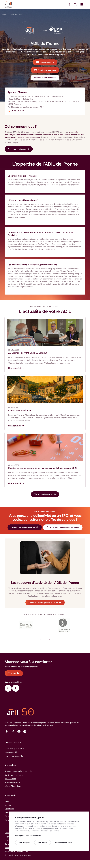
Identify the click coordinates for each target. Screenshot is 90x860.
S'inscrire (12, 673)
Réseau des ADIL (12, 752)
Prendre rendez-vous (47, 70)
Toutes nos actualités (14, 756)
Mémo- (13, 786)
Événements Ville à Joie (19, 410)
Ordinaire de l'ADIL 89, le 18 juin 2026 (27, 352)
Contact (8, 844)
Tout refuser (42, 842)
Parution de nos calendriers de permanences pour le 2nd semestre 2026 (42, 468)
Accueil (4, 14)
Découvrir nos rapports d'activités (43, 602)
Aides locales (10, 778)
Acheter (8, 805)
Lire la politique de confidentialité (28, 835)
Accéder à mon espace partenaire (64, 527)
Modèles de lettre (12, 782)
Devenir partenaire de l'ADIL (23, 527)
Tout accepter (24, 842)
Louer (7, 801)
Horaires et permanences (45, 77)
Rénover (8, 812)
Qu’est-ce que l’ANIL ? (14, 748)
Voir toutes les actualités (45, 494)
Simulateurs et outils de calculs (18, 771)
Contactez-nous (47, 62)
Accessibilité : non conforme (16, 851)
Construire (9, 809)
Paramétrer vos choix (63, 842)
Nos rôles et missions (17, 149)
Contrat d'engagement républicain (19, 855)
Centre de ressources (14, 775)
